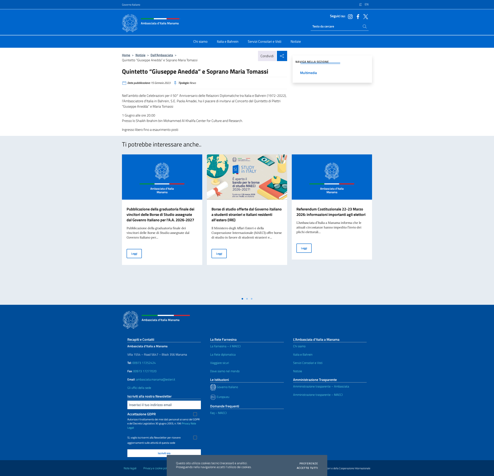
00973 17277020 (145, 371)
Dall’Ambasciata (162, 55)
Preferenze (308, 463)
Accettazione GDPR (141, 414)
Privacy (186, 423)
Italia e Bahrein (303, 354)
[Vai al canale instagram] (349, 16)
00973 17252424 (144, 362)
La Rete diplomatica (223, 354)
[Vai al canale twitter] (365, 16)
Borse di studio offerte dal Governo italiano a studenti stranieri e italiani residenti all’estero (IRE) (246, 214)
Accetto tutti (307, 468)
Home (126, 55)
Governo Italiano (131, 5)
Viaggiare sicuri (219, 362)
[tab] (242, 299)
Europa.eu (222, 396)
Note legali (130, 468)
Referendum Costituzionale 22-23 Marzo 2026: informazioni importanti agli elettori (330, 211)
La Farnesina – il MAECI (225, 346)
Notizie (140, 55)
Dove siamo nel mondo (224, 371)
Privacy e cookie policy (156, 468)
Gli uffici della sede (139, 387)
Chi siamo (299, 346)
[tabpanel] (162, 224)
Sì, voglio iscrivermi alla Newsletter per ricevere (154, 437)
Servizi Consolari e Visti (307, 362)
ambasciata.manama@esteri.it (155, 379)
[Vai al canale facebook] (357, 16)
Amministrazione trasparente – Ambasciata (321, 386)
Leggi (136, 253)
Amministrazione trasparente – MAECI (318, 394)
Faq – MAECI (218, 412)
